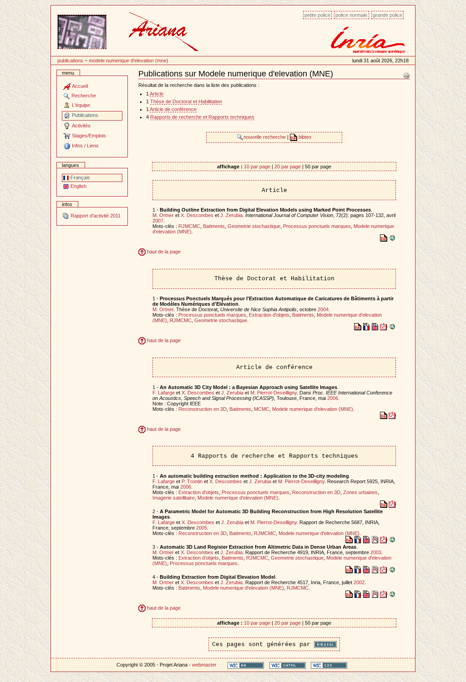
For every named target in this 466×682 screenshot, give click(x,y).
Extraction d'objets (269, 315)
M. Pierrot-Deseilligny (273, 392)
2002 (359, 582)
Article (156, 93)
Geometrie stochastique (254, 226)
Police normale (351, 15)
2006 (332, 398)
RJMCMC (189, 226)
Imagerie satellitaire (173, 497)
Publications (70, 60)
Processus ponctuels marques (317, 226)
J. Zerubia (231, 215)
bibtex (304, 137)
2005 (201, 527)
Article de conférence (173, 109)
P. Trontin (192, 481)
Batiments (214, 226)
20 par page (287, 166)
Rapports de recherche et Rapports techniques (202, 117)
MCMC (261, 409)
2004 (323, 309)
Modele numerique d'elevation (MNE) (128, 60)
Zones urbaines (360, 492)
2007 (157, 220)
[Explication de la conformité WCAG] (246, 664)
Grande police (387, 15)
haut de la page (163, 251)
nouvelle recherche (265, 137)
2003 (375, 552)
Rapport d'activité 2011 (95, 215)
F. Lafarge (163, 392)
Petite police (317, 15)
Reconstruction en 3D (202, 409)
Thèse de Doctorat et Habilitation (186, 101)
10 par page (257, 166)
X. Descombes (197, 215)
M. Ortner (163, 215)
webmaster (204, 664)
